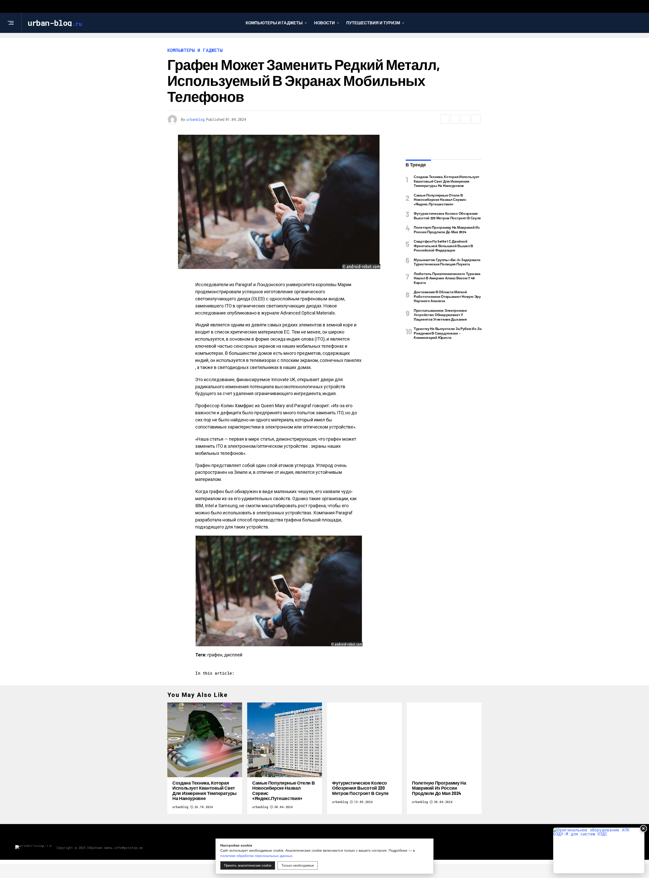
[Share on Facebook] (444, 119)
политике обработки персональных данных (256, 856)
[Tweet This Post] (455, 119)
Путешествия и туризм (373, 22)
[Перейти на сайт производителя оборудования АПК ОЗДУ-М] (598, 850)
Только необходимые (297, 865)
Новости (324, 22)
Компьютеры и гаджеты (274, 22)
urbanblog (195, 119)
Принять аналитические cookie (247, 865)
